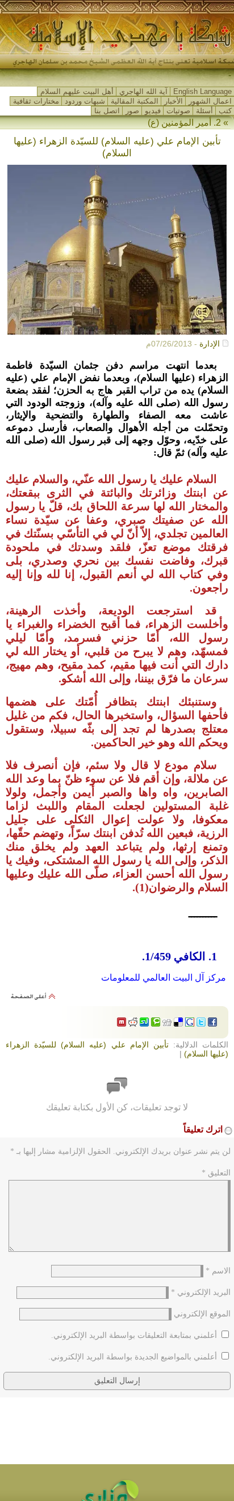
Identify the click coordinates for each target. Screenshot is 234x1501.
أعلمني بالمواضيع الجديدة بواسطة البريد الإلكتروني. (132, 1357)
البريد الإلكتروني (201, 1292)
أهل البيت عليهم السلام (77, 91)
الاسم (218, 1271)
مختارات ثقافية (36, 101)
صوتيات (178, 110)
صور (132, 110)
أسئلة (204, 110)
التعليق (216, 1173)
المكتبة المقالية (134, 101)
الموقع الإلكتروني (202, 1314)
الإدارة (209, 343)
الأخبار (173, 101)
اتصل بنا (107, 110)
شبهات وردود (85, 101)
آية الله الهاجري (143, 91)
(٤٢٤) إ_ (215, 75)
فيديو (153, 110)
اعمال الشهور (210, 101)
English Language (202, 91)
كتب (225, 110)
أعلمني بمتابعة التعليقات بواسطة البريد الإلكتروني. (134, 1335)
